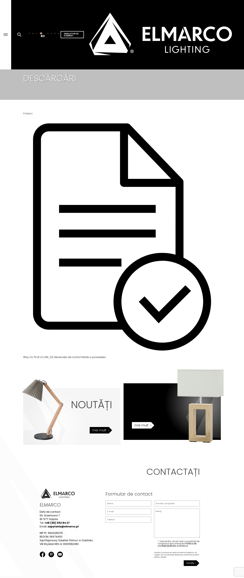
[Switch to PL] (29, 33)
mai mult (99, 430)
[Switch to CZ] (51, 33)
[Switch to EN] (33, 33)
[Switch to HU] (48, 33)
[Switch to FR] (58, 33)
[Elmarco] (164, 34)
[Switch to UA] (55, 33)
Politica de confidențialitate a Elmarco (177, 544)
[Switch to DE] (36, 33)
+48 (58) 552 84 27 (57, 523)
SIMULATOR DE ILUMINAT (71, 34)
